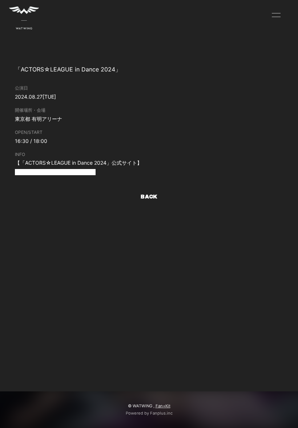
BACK (149, 196)
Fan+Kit (163, 405)
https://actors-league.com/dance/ (55, 172)
